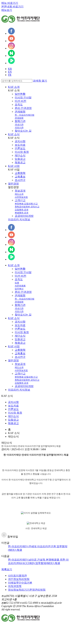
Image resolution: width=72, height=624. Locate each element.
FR (9, 74)
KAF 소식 (14, 134)
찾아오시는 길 (23, 130)
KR (10, 68)
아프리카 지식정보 (19, 219)
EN (10, 71)
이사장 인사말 (23, 97)
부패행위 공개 (21, 212)
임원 (17, 282)
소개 (14, 265)
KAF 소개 (14, 86)
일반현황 (20, 94)
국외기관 (19, 127)
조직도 (19, 104)
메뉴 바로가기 (9, 3)
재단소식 (20, 155)
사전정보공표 (21, 197)
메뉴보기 (6, 10)
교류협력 (20, 173)
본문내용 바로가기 (12, 6)
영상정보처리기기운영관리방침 (27, 589)
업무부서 (19, 288)
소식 (14, 318)
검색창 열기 (40, 80)
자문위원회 (20, 285)
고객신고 (20, 200)
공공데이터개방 (24, 215)
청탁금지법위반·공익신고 (27, 206)
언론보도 (20, 148)
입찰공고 (20, 159)
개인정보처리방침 (18, 579)
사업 (14, 346)
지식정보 (19, 389)
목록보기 (6, 569)
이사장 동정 (22, 151)
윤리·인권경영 (23, 108)
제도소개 (19, 194)
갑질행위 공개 (21, 209)
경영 (13, 360)
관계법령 (20, 111)
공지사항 (20, 141)
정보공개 (20, 190)
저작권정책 (14, 586)
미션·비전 (20, 101)
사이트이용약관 (17, 575)
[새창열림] (11, 33)
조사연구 (20, 180)
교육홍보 (20, 176)
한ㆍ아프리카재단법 (24, 115)
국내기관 (19, 124)
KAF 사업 (14, 166)
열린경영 (13, 183)
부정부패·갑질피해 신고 (26, 203)
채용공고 (20, 162)
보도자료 (20, 144)
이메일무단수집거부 (20, 582)
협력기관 (20, 121)
